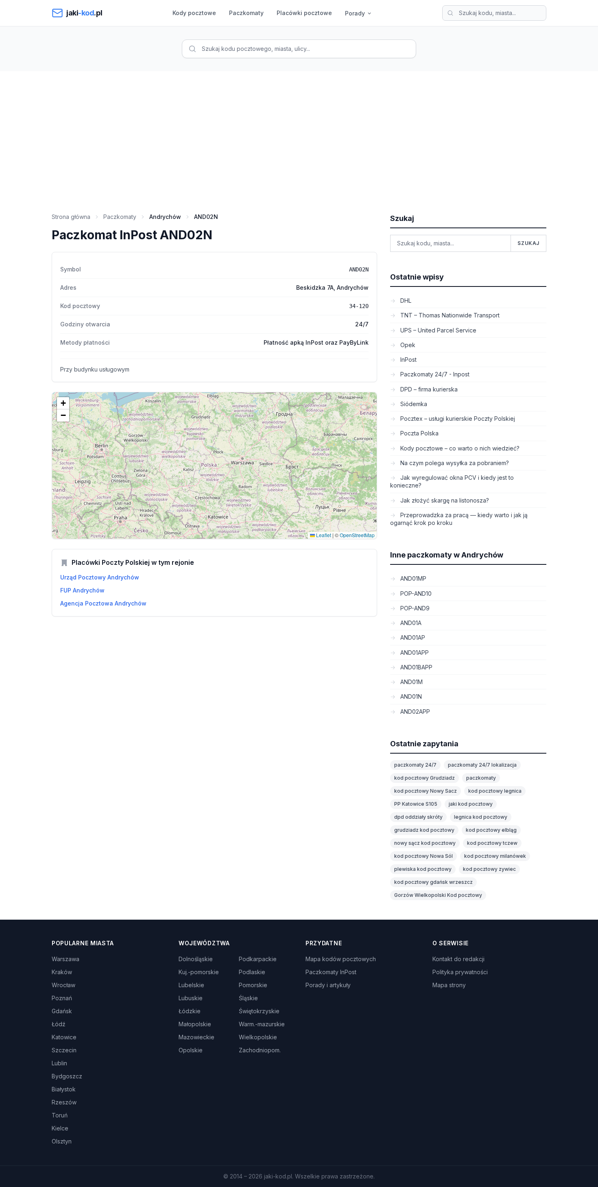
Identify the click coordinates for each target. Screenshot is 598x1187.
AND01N (410, 696)
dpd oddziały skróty (418, 817)
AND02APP (414, 711)
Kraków (62, 971)
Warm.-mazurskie (262, 1024)
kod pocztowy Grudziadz (424, 778)
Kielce (60, 1128)
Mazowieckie (196, 1037)
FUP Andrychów (82, 590)
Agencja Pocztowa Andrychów (103, 603)
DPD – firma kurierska (428, 389)
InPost (408, 359)
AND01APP (414, 652)
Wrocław (63, 985)
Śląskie (248, 998)
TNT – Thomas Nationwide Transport (449, 315)
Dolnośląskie (196, 958)
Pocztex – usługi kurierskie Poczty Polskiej (457, 418)
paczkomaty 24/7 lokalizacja (482, 765)
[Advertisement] (299, 132)
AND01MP (412, 578)
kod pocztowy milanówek (495, 856)
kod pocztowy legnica (495, 791)
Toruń (60, 1115)
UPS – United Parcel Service (437, 330)
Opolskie (191, 1050)
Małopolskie (195, 1024)
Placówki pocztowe (304, 12)
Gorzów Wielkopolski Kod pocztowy (438, 895)
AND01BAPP (415, 667)
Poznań (62, 998)
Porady (355, 13)
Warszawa (65, 958)
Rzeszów (64, 1102)
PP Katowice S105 (415, 804)
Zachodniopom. (260, 1050)
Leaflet (323, 534)
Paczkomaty (246, 12)
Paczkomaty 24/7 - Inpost (434, 374)
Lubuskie (191, 998)
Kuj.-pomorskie (199, 971)
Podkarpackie (258, 958)
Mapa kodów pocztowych (341, 958)
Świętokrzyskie (259, 1011)
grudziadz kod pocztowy (424, 830)
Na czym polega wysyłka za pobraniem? (454, 462)
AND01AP (412, 637)
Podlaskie (252, 971)
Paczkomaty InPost (331, 971)
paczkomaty (481, 778)
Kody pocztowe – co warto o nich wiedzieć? (459, 448)
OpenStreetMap (357, 534)
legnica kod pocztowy (480, 817)
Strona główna (71, 216)
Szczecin (64, 1050)
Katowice (64, 1037)
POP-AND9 (414, 608)
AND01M (411, 681)
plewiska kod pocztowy (423, 869)
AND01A (410, 622)
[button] (63, 403)
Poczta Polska (419, 433)
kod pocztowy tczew (492, 843)
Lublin (59, 1063)
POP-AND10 (415, 593)
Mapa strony (449, 985)
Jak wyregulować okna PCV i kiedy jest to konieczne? (452, 481)
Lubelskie (191, 985)
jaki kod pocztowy (471, 804)
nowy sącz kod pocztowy (425, 843)
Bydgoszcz (67, 1076)
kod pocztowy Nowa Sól (423, 856)
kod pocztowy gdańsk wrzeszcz (433, 882)
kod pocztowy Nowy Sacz (425, 791)
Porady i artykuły (328, 985)
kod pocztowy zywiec (489, 869)
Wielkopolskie (258, 1037)
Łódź (58, 1024)
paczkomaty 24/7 (415, 765)
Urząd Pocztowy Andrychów (99, 577)
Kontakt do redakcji (458, 958)
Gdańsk (62, 1011)
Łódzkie (190, 1011)
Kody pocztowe (194, 12)
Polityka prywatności (460, 971)
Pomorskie (253, 985)
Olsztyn (62, 1141)
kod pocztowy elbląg (491, 830)
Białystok (64, 1089)
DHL (405, 300)
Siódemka (413, 403)
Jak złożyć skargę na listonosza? (444, 500)
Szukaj (528, 243)
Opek (407, 344)
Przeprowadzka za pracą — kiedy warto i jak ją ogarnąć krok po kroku (459, 519)
